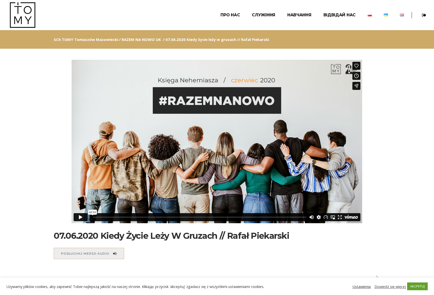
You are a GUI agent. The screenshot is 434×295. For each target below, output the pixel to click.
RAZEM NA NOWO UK (141, 39)
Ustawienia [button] (361, 286)
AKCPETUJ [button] (417, 286)
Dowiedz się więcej (390, 286)
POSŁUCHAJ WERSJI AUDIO (85, 253)
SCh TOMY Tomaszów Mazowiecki (86, 39)
